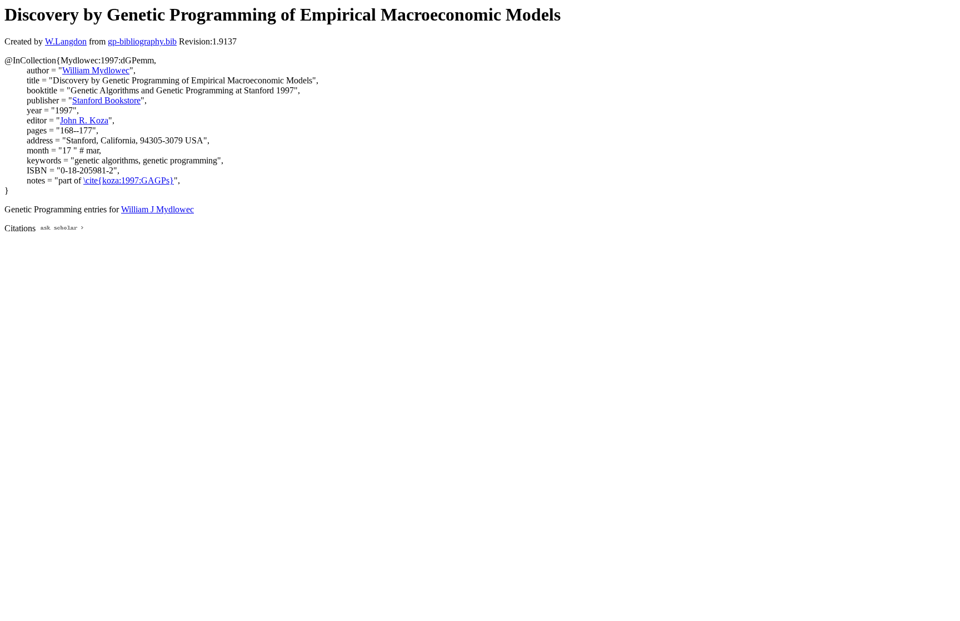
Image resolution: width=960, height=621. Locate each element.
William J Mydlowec (157, 209)
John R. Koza (84, 120)
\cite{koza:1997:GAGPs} (128, 180)
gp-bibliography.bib (142, 41)
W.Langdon (66, 41)
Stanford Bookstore (106, 100)
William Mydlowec (95, 70)
